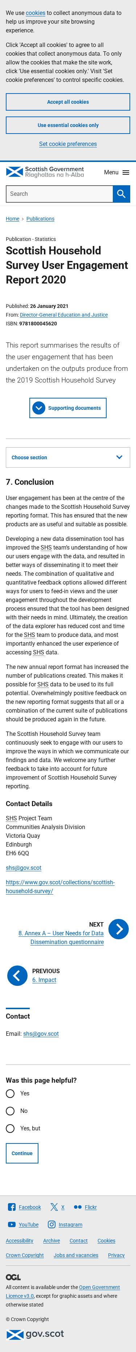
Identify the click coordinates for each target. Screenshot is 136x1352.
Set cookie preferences (68, 143)
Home (12, 219)
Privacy (116, 1255)
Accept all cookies (68, 102)
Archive (51, 1241)
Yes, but (30, 1128)
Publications (40, 219)
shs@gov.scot (23, 867)
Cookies (106, 1241)
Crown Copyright (25, 1255)
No (24, 1110)
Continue (22, 1153)
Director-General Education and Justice (64, 315)
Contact (79, 1241)
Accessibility (19, 1241)
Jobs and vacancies (76, 1255)
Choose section (29, 457)
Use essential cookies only (68, 125)
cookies (35, 12)
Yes (24, 1093)
